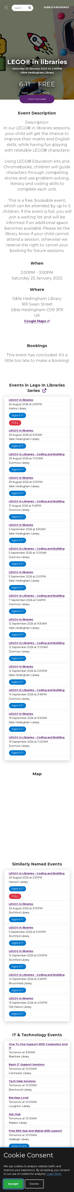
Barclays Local (18, 1097)
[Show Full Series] (44, 390)
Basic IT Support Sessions (27, 1064)
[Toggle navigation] (5, 7)
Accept (13, 1183)
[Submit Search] (30, 8)
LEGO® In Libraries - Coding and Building (36, 974)
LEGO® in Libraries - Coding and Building (36, 454)
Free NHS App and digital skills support (35, 1130)
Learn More (54, 1174)
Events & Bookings (56, 7)
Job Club (15, 1114)
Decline (34, 1183)
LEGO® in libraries (21, 400)
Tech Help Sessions (22, 1081)
